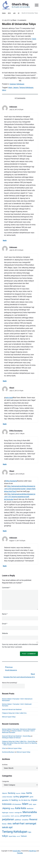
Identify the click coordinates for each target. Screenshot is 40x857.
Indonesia (6, 804)
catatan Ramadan (7, 797)
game (31, 797)
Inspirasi (13, 84)
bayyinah (18, 793)
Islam (10, 88)
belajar (23, 793)
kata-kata (20, 808)
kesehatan (30, 808)
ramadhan (25, 820)
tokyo (4, 90)
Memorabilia (30, 812)
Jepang (15, 88)
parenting (17, 816)
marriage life (18, 812)
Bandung (11, 793)
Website (5, 633)
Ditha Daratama (11, 481)
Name (4, 614)
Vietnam (24, 836)
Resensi (33, 819)
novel (12, 816)
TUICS (34, 39)
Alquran (4, 793)
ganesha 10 (6, 800)
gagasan (24, 796)
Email (4, 624)
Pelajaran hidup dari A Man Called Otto (14, 713)
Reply (5, 240)
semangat (30, 823)
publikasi (18, 820)
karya (12, 808)
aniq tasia (9, 398)
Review (4, 824)
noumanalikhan (6, 816)
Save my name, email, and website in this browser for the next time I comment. (20, 645)
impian (34, 800)
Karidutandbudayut (8, 752)
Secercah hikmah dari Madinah (12, 709)
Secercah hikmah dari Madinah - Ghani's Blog (16, 736)
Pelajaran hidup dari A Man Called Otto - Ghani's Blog (18, 741)
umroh (18, 836)
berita (29, 793)
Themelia (20, 853)
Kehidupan (20, 84)
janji (30, 804)
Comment (6, 588)
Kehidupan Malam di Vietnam (11, 738)
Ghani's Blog (17, 851)
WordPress (32, 851)
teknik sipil (7, 827)
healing (14, 800)
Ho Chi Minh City (24, 800)
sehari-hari (19, 823)
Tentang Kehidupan (26, 88)
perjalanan (8, 819)
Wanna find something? (9, 682)
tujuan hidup (12, 836)
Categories (5, 781)
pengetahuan (25, 816)
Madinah (11, 812)
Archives (4, 764)
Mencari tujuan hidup (8, 717)
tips (29, 832)
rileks (9, 824)
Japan (34, 804)
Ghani (4, 748)
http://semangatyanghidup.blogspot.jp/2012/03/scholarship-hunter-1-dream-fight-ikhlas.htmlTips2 (20, 488)
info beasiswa (16, 804)
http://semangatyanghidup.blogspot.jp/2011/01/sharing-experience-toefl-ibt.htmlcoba (19, 496)
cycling (16, 796)
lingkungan (5, 812)
